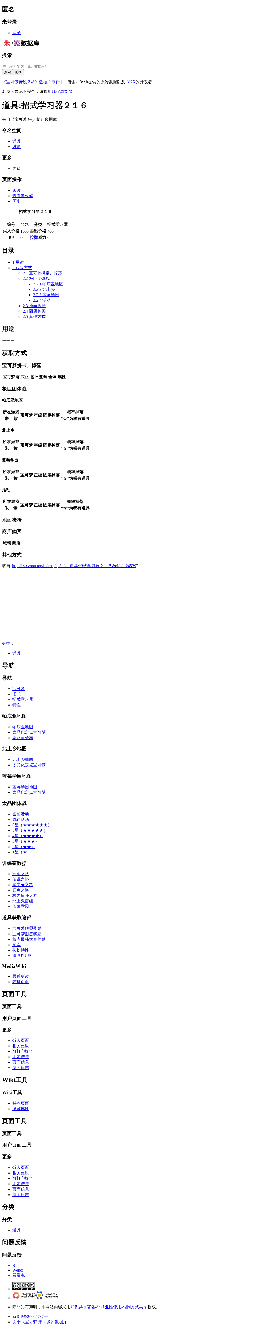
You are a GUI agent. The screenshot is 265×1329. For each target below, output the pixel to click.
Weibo (17, 1270)
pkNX (130, 82)
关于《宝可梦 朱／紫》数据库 (39, 1322)
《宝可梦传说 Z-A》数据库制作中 (33, 82)
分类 (6, 643)
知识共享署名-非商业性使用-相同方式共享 (109, 1307)
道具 (16, 653)
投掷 (34, 237)
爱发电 (18, 1275)
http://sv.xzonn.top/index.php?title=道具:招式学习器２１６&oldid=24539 (74, 565)
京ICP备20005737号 (30, 1316)
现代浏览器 (62, 91)
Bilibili (18, 1265)
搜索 (7, 55)
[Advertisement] (132, 605)
